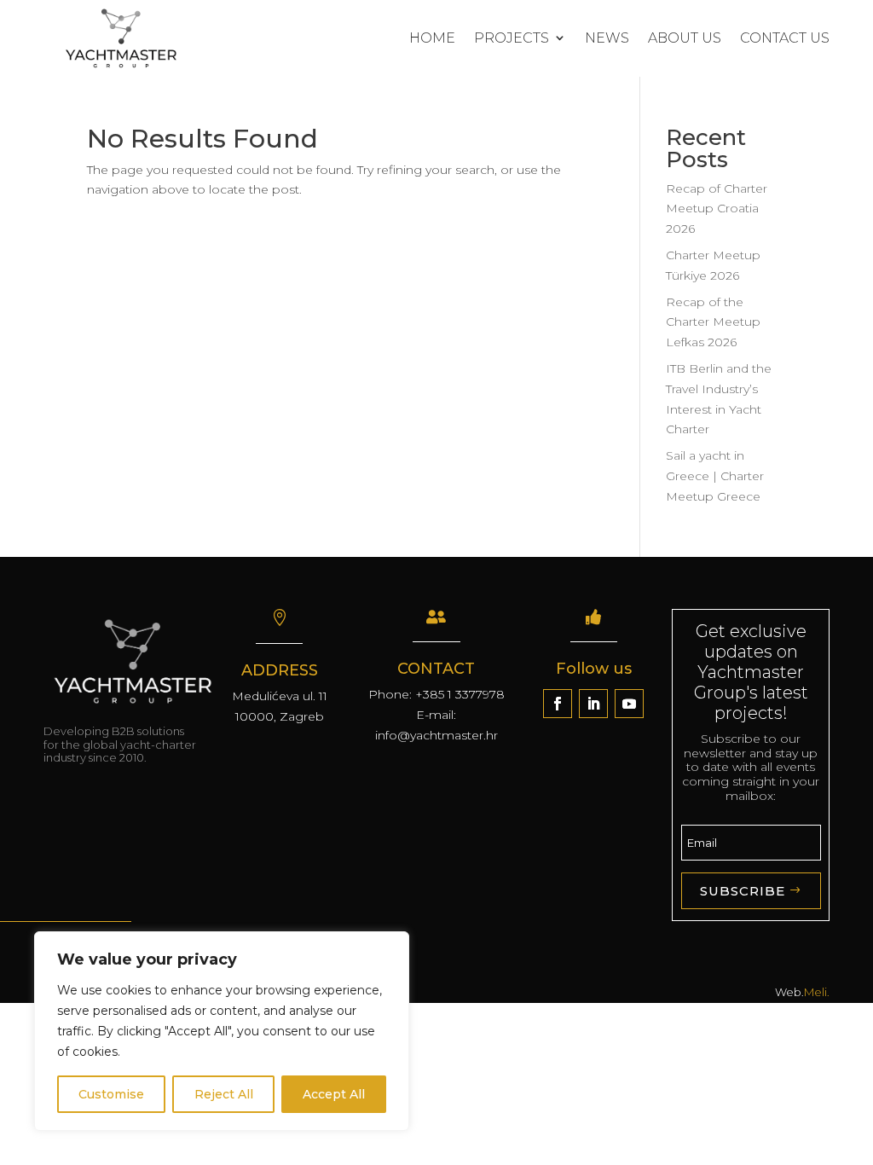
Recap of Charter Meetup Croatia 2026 (716, 209)
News (607, 38)
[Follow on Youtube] (629, 703)
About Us (684, 38)
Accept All (334, 1094)
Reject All (223, 1094)
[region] (221, 1031)
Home (432, 38)
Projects (511, 38)
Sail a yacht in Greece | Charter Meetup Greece (715, 476)
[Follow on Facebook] (557, 703)
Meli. (817, 992)
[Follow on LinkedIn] (593, 703)
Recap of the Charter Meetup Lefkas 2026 (713, 322)
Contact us (785, 38)
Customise (111, 1094)
